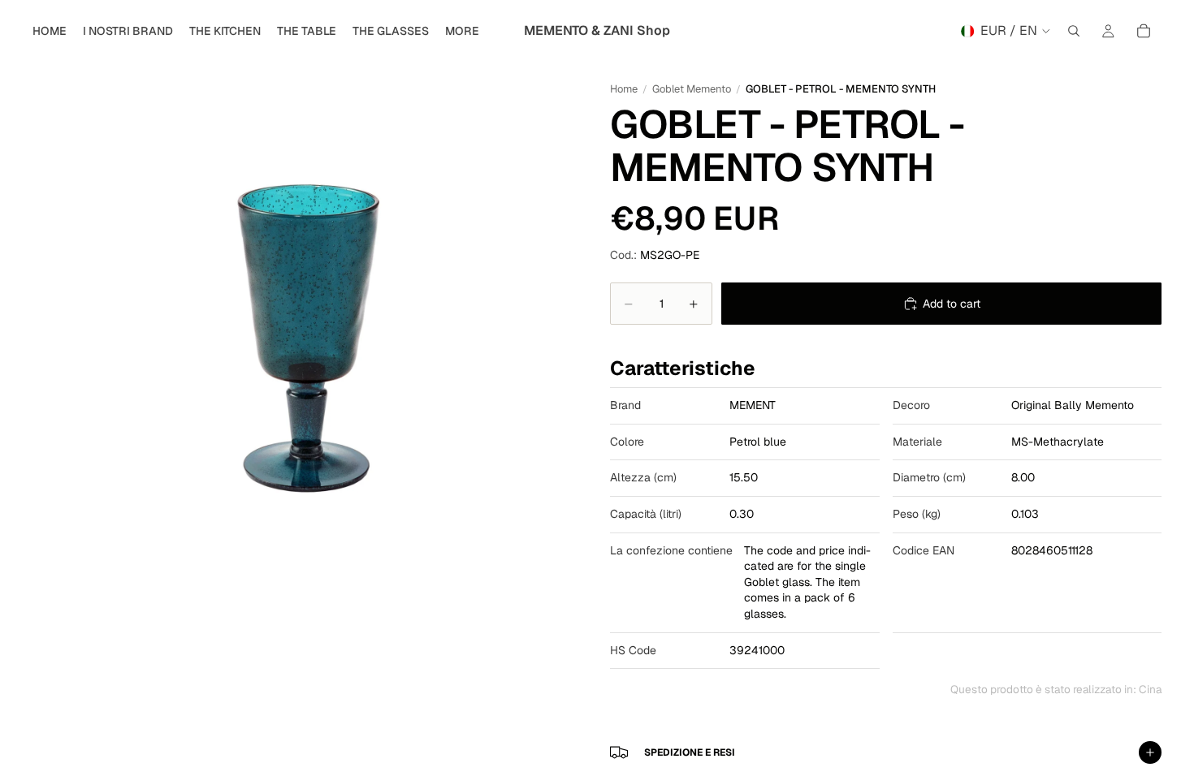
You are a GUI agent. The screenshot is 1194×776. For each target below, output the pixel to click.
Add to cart (951, 303)
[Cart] (1144, 31)
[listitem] (462, 31)
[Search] (1074, 31)
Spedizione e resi (689, 752)
